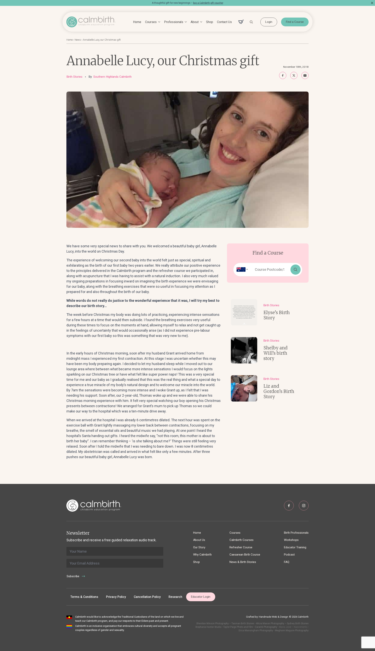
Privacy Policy (116, 597)
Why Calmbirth (202, 554)
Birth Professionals (296, 532)
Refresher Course (240, 547)
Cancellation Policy (147, 597)
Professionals (173, 22)
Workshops (291, 540)
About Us (199, 540)
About (195, 22)
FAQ (286, 562)
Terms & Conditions (84, 597)
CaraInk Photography (266, 627)
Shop (209, 22)
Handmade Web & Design (273, 616)
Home (137, 22)
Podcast (289, 554)
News (78, 39)
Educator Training (295, 547)
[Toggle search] (251, 22)
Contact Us (224, 22)
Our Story (199, 547)
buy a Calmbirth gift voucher (208, 3)
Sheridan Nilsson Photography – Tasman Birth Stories (225, 623)
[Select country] (241, 269)
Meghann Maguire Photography (292, 630)
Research (175, 597)
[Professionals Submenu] (185, 22)
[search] (295, 269)
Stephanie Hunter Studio (208, 627)
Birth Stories (74, 76)
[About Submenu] (200, 22)
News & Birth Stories (242, 562)
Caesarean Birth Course (244, 554)
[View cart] (241, 22)
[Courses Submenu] (158, 22)
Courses (151, 22)
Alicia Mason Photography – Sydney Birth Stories (282, 623)
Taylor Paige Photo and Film (238, 627)
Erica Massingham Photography (256, 630)
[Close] (372, 3)
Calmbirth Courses (241, 540)
